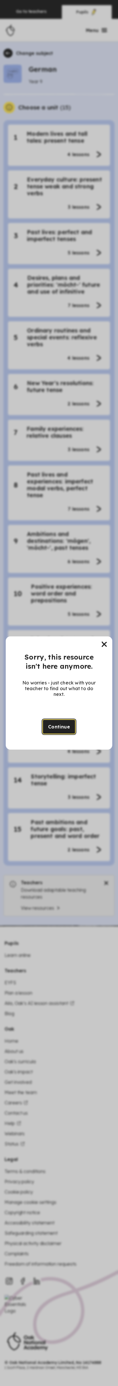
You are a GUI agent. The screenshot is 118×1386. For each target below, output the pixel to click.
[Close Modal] (104, 644)
